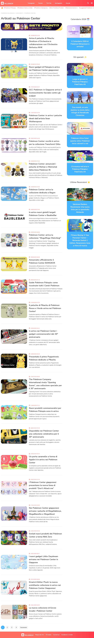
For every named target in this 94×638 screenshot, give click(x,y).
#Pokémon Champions (41, 8)
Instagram (58, 3)
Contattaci (56, 635)
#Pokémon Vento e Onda (24, 8)
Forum (40, 3)
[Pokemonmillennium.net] (6, 3)
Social (68, 3)
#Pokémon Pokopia (10, 8)
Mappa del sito (39, 635)
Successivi (23, 627)
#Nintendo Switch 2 (71, 8)
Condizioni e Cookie (67, 635)
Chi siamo (48, 635)
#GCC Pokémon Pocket (56, 8)
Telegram (31, 3)
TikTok (48, 3)
